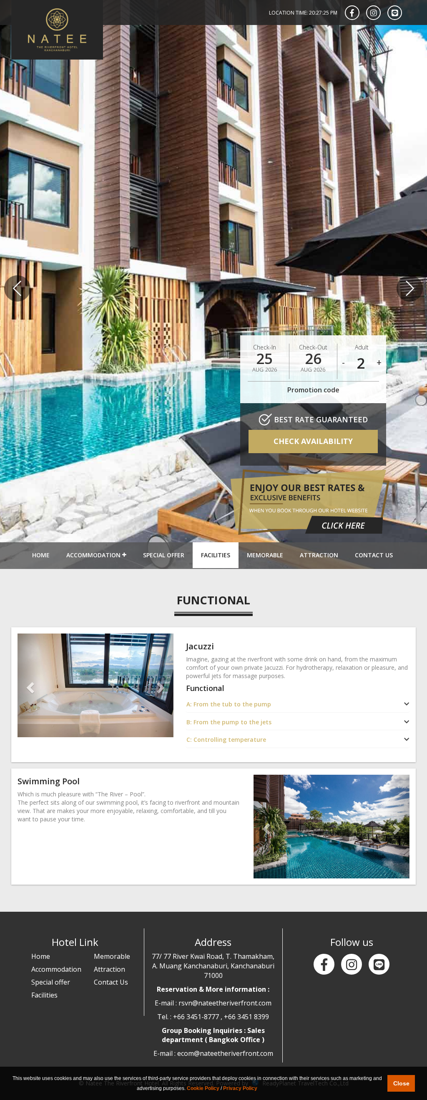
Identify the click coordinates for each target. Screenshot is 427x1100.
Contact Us (374, 555)
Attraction (319, 555)
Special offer (163, 555)
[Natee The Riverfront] (57, 29)
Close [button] (401, 1083)
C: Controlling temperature (226, 739)
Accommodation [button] (94, 555)
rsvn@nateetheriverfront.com (224, 1003)
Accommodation (56, 969)
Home (41, 555)
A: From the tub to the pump (228, 704)
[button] (29, 685)
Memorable (265, 555)
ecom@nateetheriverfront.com (225, 1053)
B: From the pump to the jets (228, 722)
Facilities (215, 555)
